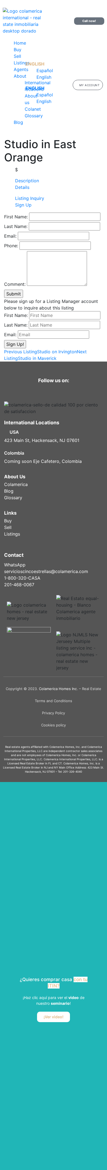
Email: (10, 236)
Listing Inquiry (29, 198)
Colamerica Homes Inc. (58, 688)
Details (22, 187)
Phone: (11, 245)
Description (27, 180)
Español (44, 70)
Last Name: (15, 226)
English (35, 64)
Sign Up (23, 205)
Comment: (15, 284)
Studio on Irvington (40, 351)
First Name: (16, 216)
